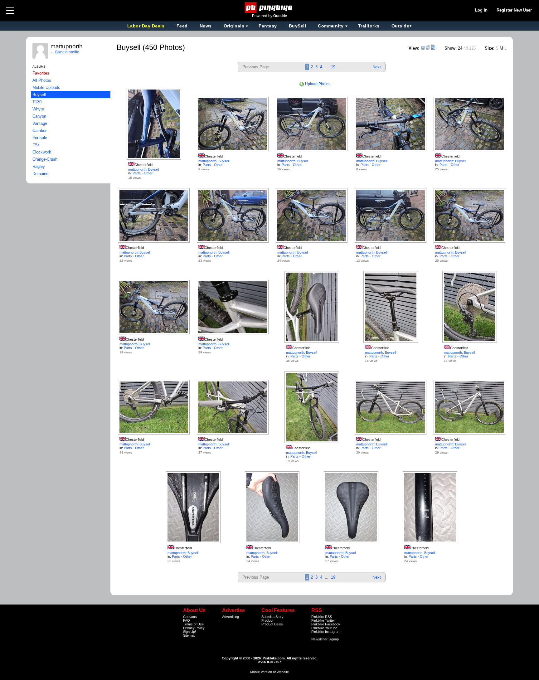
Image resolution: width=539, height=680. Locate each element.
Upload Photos (317, 84)
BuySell (297, 25)
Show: (450, 48)
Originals (234, 25)
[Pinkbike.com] (269, 7)
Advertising (230, 617)
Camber (39, 130)
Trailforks (369, 25)
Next (376, 67)
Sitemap (189, 635)
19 (333, 67)
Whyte (38, 109)
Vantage (39, 123)
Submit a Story (272, 617)
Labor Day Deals (146, 25)
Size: (489, 48)
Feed (182, 25)
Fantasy (268, 25)
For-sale (39, 137)
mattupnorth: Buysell (143, 169)
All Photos (41, 80)
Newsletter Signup (325, 639)
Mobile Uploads (46, 87)
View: (414, 48)
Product (267, 620)
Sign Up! (189, 632)
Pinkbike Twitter (323, 620)
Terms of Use (193, 624)
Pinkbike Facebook (325, 624)
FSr (35, 145)
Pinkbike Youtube (324, 628)
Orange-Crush (44, 159)
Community (331, 25)
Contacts (190, 617)
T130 (36, 102)
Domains (40, 173)
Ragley (38, 166)
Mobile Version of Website (269, 672)
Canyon (39, 116)
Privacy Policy (194, 628)
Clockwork (41, 152)
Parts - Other (143, 173)
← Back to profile (65, 52)
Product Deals (272, 624)
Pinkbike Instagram (325, 632)
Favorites (40, 73)
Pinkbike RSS (321, 617)
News (206, 25)
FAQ (186, 620)
